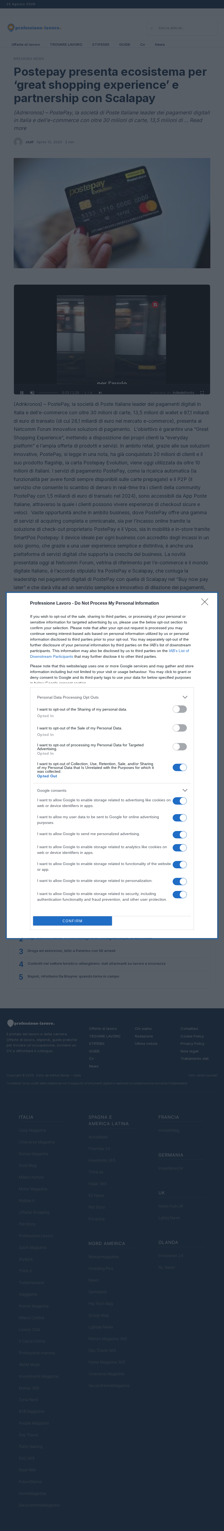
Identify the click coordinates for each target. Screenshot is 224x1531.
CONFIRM (73, 921)
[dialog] (112, 765)
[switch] (180, 709)
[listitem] (112, 697)
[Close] (206, 603)
